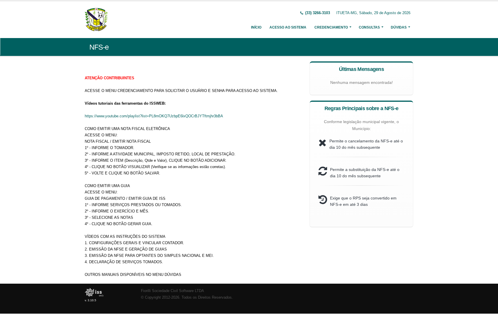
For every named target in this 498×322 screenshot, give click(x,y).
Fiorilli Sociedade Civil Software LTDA (172, 291)
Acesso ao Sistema (287, 27)
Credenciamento (331, 27)
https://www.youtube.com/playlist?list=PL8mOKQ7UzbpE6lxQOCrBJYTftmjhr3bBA (154, 116)
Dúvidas (399, 27)
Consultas (369, 27)
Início (256, 27)
